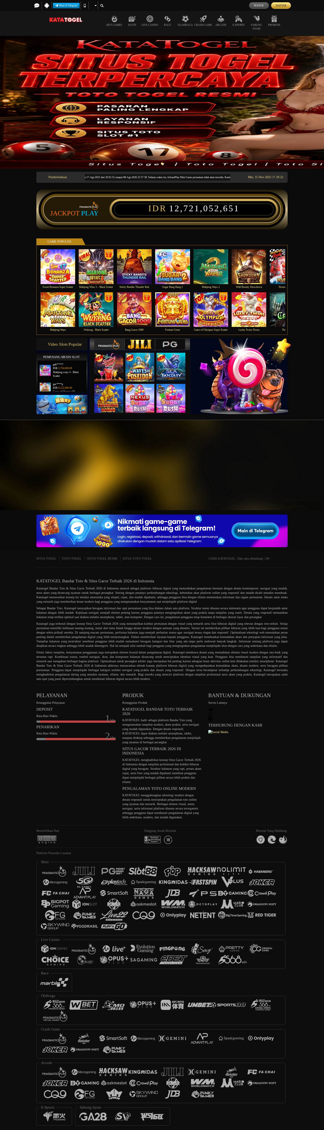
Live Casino (150, 24)
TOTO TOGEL (72, 558)
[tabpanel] (162, 102)
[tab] (109, 344)
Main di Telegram (68, 5)
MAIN (61, 266)
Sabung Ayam (256, 26)
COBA (111, 362)
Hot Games (114, 24)
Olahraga (185, 24)
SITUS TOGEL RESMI (102, 558)
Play (90, 213)
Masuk (259, 5)
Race (167, 24)
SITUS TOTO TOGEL (137, 558)
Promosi (274, 24)
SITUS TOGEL (46, 558)
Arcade (220, 24)
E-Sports (239, 24)
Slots (132, 24)
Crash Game (203, 24)
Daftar (281, 5)
